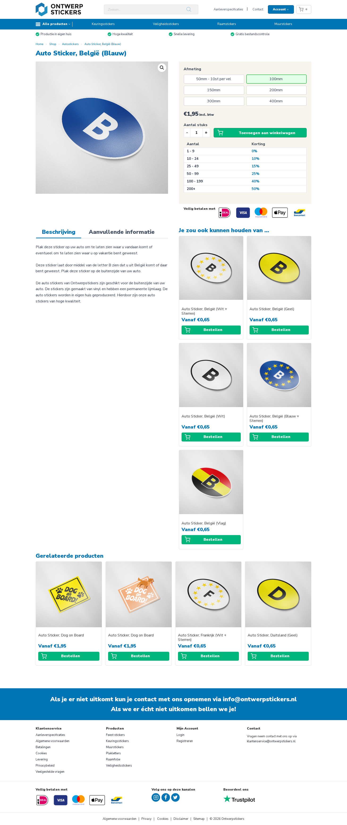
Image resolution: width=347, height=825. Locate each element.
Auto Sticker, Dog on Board (61, 635)
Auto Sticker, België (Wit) (203, 416)
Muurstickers (283, 24)
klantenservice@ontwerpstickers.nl (271, 741)
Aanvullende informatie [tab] (122, 232)
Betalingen (43, 747)
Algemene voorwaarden (52, 741)
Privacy (146, 819)
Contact (258, 9)
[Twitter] (175, 797)
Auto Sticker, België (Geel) (272, 309)
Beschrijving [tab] (59, 232)
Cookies (41, 753)
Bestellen (212, 329)
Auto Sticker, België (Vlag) (204, 523)
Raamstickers (226, 24)
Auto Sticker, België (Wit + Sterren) (204, 311)
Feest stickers (115, 735)
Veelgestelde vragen (50, 772)
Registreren (185, 741)
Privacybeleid (45, 765)
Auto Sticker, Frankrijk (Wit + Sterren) (202, 637)
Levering (42, 759)
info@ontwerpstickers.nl (260, 699)
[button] (162, 67)
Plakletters (113, 753)
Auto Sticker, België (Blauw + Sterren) (274, 418)
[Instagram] (156, 797)
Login (180, 735)
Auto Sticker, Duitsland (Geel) (273, 635)
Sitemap (199, 819)
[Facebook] (165, 797)
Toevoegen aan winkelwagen (267, 133)
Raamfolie (113, 759)
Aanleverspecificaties (228, 9)
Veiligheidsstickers (166, 24)
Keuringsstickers (103, 24)
